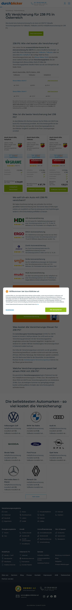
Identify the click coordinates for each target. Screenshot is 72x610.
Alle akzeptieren (56, 310)
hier (38, 304)
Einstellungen (10, 310)
